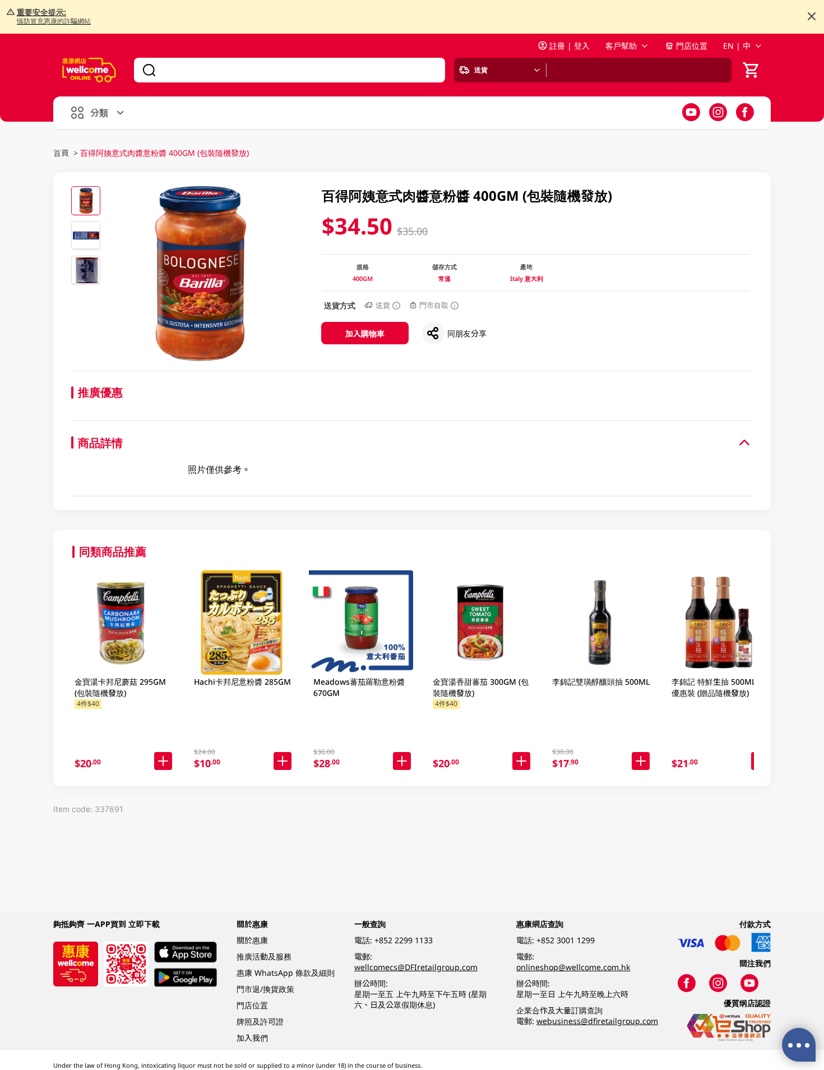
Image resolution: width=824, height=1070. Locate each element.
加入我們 (252, 1037)
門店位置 (691, 45)
